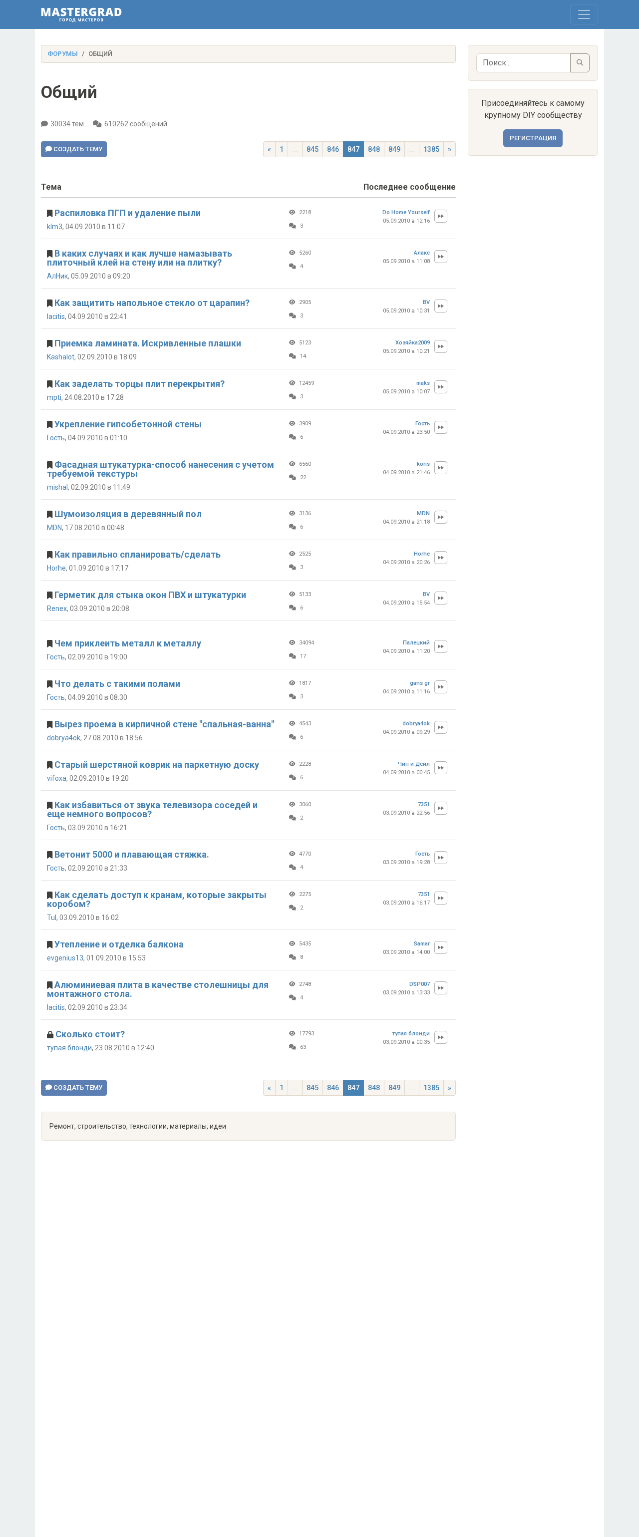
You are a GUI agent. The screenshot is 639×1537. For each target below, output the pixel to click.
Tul (51, 918)
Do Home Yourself (406, 212)
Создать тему (77, 149)
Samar (422, 943)
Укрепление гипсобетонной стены (128, 424)
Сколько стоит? (90, 1034)
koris (423, 464)
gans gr (420, 683)
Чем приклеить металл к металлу (127, 643)
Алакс (422, 253)
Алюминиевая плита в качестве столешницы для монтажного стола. (158, 989)
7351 (424, 804)
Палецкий (416, 642)
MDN (54, 528)
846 (333, 149)
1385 (431, 149)
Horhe (56, 568)
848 (374, 149)
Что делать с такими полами (117, 683)
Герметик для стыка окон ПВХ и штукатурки (150, 595)
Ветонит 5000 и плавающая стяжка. (131, 854)
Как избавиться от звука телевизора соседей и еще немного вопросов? (152, 809)
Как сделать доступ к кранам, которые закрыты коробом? (157, 899)
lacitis (56, 316)
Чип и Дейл (414, 764)
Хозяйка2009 (412, 342)
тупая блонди (69, 1048)
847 (353, 149)
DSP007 (419, 984)
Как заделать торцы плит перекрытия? (139, 383)
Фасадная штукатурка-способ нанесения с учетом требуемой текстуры (160, 469)
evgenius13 (65, 958)
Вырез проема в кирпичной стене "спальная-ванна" (164, 724)
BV (426, 302)
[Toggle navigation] (584, 14)
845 (313, 149)
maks (423, 383)
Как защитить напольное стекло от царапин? (152, 303)
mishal (57, 487)
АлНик (57, 276)
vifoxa (56, 778)
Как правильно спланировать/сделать (137, 554)
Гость (56, 438)
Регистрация (533, 138)
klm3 (54, 227)
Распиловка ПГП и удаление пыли (127, 213)
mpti (54, 397)
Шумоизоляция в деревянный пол (128, 514)
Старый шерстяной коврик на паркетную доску (156, 764)
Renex (57, 609)
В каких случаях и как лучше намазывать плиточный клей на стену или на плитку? (139, 258)
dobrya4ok (63, 738)
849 (394, 149)
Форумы (62, 53)
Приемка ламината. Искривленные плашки (147, 343)
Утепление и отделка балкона (119, 944)
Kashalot (60, 357)
